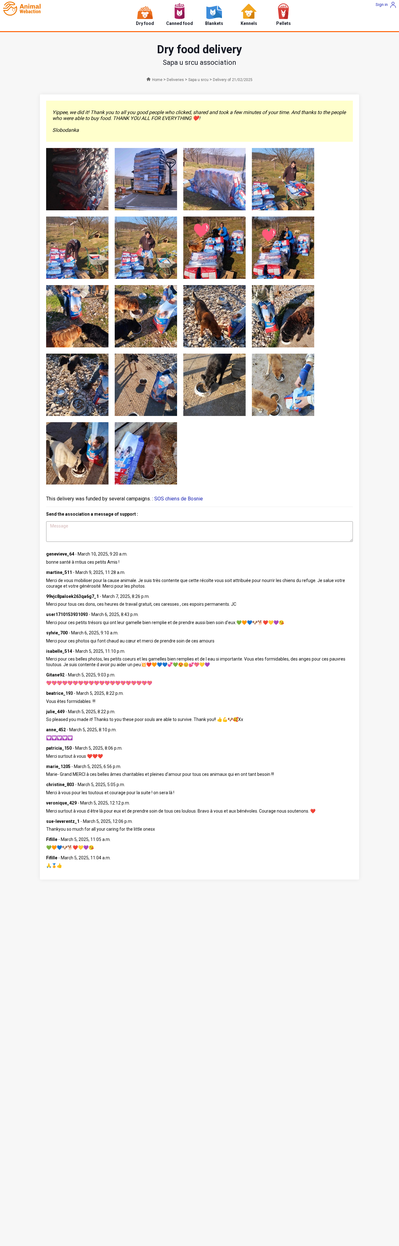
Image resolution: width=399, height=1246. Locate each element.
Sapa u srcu (198, 80)
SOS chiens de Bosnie (178, 499)
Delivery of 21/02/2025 (232, 80)
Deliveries (175, 80)
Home (157, 80)
